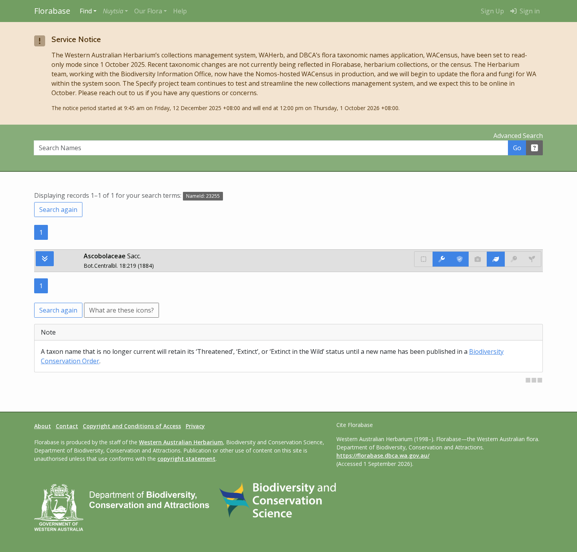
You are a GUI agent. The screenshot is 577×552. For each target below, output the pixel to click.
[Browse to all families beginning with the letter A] (45, 258)
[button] (115, 11)
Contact (67, 426)
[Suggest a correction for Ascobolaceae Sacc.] (442, 259)
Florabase (52, 11)
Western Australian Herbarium (181, 442)
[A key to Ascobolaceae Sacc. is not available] (514, 259)
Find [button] (86, 11)
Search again (58, 209)
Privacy (195, 426)
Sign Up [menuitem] (492, 11)
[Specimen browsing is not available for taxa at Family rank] (532, 259)
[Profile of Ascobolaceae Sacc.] (496, 259)
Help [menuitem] (180, 11)
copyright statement (186, 458)
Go (517, 148)
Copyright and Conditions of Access (132, 426)
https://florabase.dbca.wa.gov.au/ (382, 455)
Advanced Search (518, 135)
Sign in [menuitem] (529, 11)
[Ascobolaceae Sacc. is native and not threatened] (423, 259)
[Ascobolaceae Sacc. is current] (460, 259)
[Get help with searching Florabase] (534, 147)
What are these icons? (121, 310)
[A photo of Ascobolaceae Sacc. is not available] (478, 259)
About (42, 426)
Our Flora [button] (148, 11)
